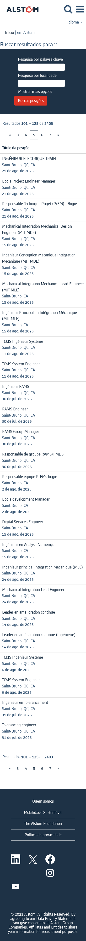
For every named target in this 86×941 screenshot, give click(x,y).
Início (9, 33)
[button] (80, 9)
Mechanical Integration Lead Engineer (33, 590)
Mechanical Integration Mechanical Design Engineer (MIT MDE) (37, 229)
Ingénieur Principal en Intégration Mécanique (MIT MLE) (39, 316)
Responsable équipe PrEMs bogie (29, 477)
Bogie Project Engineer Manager (28, 181)
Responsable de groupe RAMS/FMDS (33, 454)
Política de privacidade (43, 835)
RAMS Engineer (15, 409)
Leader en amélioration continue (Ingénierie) (38, 635)
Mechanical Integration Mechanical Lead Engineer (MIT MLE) (43, 287)
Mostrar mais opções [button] (35, 92)
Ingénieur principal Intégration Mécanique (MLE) (42, 567)
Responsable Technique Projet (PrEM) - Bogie (39, 204)
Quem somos (43, 801)
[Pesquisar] (68, 9)
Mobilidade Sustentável (43, 813)
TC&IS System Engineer (21, 364)
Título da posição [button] (15, 148)
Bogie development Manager (26, 499)
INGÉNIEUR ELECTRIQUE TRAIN (29, 159)
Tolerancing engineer (19, 725)
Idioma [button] (73, 22)
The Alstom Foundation (43, 824)
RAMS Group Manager (20, 432)
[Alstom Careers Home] (20, 9)
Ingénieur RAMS (15, 387)
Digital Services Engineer (22, 522)
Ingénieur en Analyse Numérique (29, 545)
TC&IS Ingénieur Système (22, 341)
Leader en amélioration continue (28, 612)
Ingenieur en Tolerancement (25, 702)
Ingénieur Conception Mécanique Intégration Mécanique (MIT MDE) (38, 258)
